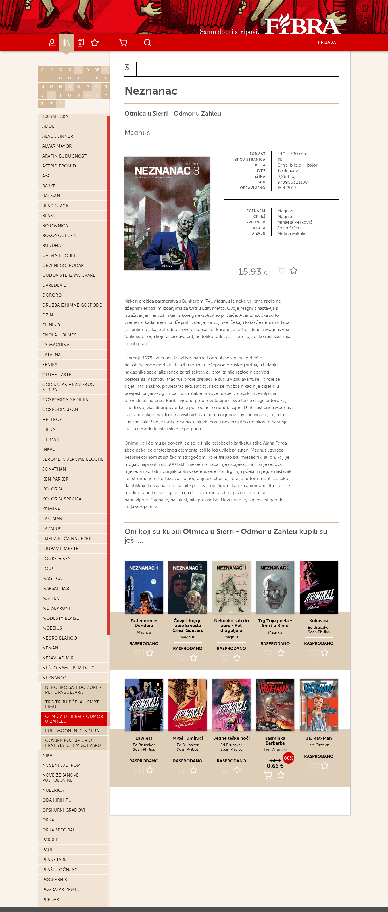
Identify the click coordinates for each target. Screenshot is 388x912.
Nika (47, 755)
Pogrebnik (54, 879)
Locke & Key (56, 558)
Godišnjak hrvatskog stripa (68, 387)
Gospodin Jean (60, 409)
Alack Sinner (57, 136)
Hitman (50, 439)
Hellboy (52, 419)
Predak (50, 899)
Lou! (47, 568)
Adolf (49, 126)
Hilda (48, 429)
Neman (50, 648)
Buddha (51, 245)
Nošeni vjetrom (61, 765)
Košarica (123, 42)
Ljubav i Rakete (60, 548)
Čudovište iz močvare (68, 275)
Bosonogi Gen (59, 235)
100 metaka (55, 116)
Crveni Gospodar (63, 265)
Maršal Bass (56, 588)
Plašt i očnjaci (60, 869)
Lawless (143, 738)
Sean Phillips (319, 632)
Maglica (52, 578)
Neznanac (54, 677)
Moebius (52, 628)
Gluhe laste (57, 374)
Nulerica (53, 790)
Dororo (52, 295)
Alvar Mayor (57, 146)
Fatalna (51, 354)
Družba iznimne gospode (72, 305)
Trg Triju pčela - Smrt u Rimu (74, 704)
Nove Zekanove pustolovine (60, 778)
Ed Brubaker (319, 627)
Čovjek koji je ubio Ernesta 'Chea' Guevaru (73, 743)
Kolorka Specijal (63, 499)
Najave (81, 42)
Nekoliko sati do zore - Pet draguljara (73, 690)
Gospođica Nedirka (65, 399)
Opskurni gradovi (63, 810)
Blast (48, 215)
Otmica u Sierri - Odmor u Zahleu (74, 719)
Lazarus (51, 528)
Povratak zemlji (61, 889)
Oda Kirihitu (57, 800)
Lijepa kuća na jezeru (68, 538)
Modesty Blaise (60, 618)
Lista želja (95, 42)
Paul (47, 849)
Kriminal (52, 508)
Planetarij (55, 859)
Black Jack (55, 205)
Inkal (48, 449)
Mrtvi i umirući (187, 738)
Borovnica (55, 225)
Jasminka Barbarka (275, 740)
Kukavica (319, 620)
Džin (47, 315)
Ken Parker (55, 479)
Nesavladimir (58, 658)
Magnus (137, 132)
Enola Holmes (59, 334)
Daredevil (54, 285)
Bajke (49, 185)
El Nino (51, 325)
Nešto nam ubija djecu (70, 667)
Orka (48, 820)
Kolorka (52, 489)
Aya (46, 176)
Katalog (66, 42)
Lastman (52, 518)
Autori (52, 42)
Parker (50, 839)
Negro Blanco (59, 638)
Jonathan (54, 469)
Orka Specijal (58, 830)
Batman (51, 195)
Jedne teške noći (231, 738)
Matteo (51, 598)
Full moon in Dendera (72, 730)
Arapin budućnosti (65, 156)
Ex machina (55, 344)
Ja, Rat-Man (319, 738)
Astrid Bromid (59, 166)
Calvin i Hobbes (60, 255)
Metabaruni (56, 608)
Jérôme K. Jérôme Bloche (73, 459)
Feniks (49, 364)
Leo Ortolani (275, 749)
